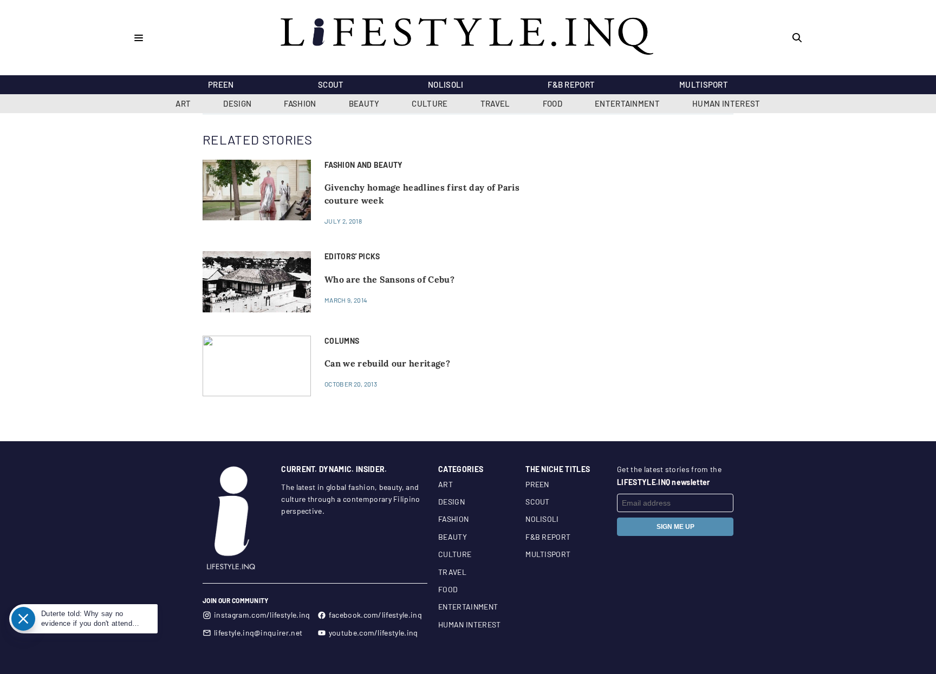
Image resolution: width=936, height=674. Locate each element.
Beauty (364, 103)
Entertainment (627, 103)
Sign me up (675, 527)
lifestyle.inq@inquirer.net (258, 632)
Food (552, 103)
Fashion (300, 103)
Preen (221, 84)
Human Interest (726, 103)
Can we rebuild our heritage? (387, 363)
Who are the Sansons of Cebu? (389, 279)
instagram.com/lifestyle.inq (262, 614)
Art (183, 103)
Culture (429, 103)
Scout (331, 84)
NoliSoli (446, 84)
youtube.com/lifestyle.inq (373, 632)
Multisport (703, 84)
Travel (495, 103)
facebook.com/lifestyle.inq (375, 614)
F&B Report (571, 84)
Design (237, 103)
